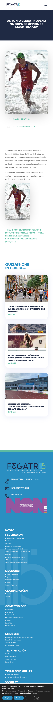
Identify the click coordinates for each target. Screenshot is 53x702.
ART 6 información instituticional (16, 560)
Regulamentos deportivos (14, 617)
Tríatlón (7, 597)
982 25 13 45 (16, 495)
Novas (16, 119)
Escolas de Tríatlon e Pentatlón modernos (19, 637)
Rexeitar (18, 698)
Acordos (8, 543)
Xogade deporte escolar (13, 640)
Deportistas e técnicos (13, 577)
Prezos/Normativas (11, 574)
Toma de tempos (10, 659)
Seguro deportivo (11, 585)
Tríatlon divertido (10, 643)
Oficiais (7, 582)
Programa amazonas (12, 674)
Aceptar (7, 698)
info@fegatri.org (20, 488)
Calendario (9, 609)
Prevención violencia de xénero (15, 677)
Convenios (9, 554)
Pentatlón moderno (11, 594)
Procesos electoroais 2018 (14, 549)
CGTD (7, 654)
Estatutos (8, 541)
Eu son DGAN (9, 662)
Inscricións (9, 612)
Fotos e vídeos (10, 626)
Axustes (33, 693)
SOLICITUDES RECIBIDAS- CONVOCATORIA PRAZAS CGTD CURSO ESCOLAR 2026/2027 (26, 406)
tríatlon (25, 119)
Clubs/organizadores (12, 579)
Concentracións (10, 656)
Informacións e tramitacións (14, 538)
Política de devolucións (13, 615)
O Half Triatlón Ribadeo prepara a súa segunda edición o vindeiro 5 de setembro (26, 309)
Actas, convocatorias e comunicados (17, 552)
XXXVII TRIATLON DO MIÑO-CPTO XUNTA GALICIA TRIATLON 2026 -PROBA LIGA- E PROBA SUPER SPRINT (26, 358)
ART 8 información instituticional (16, 562)
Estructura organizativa (13, 546)
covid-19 (11, 682)
